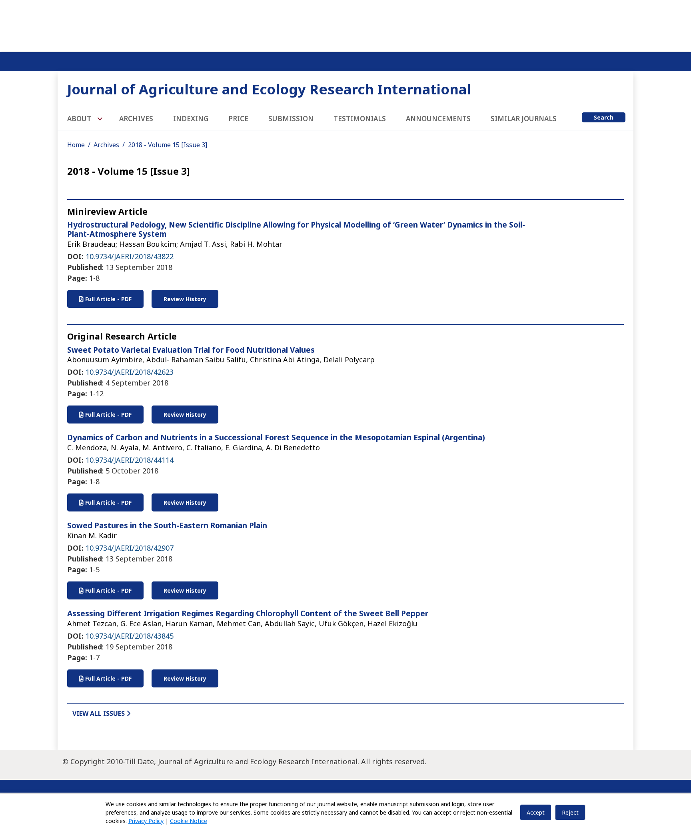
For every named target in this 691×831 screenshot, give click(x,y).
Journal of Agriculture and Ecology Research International (269, 89)
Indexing (190, 118)
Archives (136, 118)
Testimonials (360, 118)
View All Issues (99, 713)
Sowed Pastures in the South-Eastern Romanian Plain (167, 525)
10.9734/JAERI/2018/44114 (130, 460)
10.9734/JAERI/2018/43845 (130, 636)
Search (603, 117)
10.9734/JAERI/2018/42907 (130, 548)
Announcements (438, 118)
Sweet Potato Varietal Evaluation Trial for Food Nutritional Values (191, 350)
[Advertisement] (345, 24)
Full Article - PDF (108, 299)
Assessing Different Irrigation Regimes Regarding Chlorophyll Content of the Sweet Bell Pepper (247, 613)
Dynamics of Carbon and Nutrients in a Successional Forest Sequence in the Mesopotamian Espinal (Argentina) (276, 437)
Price (238, 118)
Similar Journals (524, 118)
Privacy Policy (146, 821)
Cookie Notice (188, 821)
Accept (536, 812)
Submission (291, 118)
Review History (185, 299)
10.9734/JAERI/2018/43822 (130, 256)
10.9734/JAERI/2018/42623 (130, 372)
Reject (570, 812)
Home (76, 144)
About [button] (80, 118)
